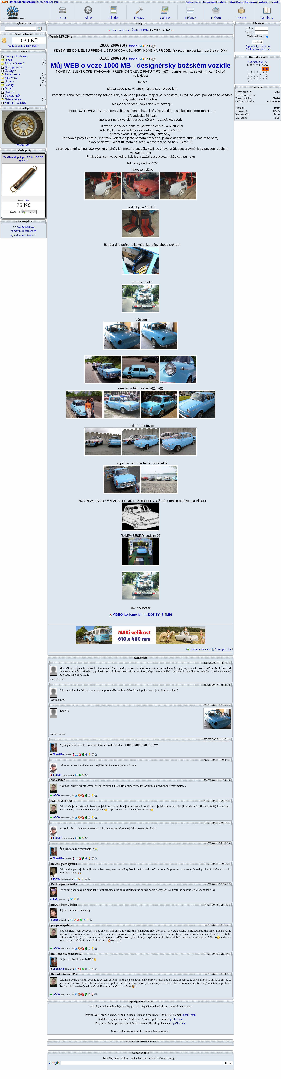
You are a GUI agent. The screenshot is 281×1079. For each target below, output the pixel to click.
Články (9, 85)
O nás (8, 60)
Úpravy (9, 81)
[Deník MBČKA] (103, 186)
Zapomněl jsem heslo (257, 46)
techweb (275, 2)
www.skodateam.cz (23, 226)
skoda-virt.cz (264, 2)
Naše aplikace (13, 99)
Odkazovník (12, 95)
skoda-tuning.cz (209, 2)
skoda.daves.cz (251, 2)
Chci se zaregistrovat (258, 49)
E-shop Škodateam (16, 56)
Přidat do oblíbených (22, 1)
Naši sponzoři (13, 67)
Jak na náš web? (15, 63)
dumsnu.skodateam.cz (23, 230)
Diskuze (10, 92)
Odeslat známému (200, 649)
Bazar (8, 88)
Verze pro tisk (223, 649)
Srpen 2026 (257, 61)
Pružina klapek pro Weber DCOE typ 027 (23, 159)
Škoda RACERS (15, 102)
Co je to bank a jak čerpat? (23, 45)
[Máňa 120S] (23, 127)
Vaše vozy (11, 77)
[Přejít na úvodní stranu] (13, 11)
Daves (27, 200)
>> (266, 61)
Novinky (10, 70)
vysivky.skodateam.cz (23, 235)
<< (249, 61)
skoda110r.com (236, 2)
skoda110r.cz (223, 2)
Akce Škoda (12, 74)
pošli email (189, 1014)
